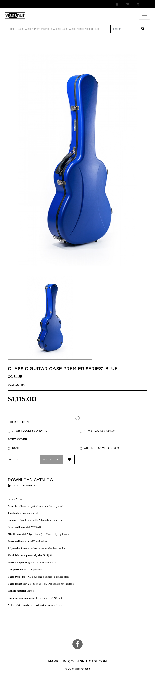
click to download (24, 485)
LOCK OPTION (18, 422)
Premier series (42, 28)
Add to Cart (51, 459)
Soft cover (17, 439)
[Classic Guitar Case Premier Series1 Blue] (77, 160)
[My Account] (119, 4)
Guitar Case (24, 28)
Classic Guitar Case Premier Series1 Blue (76, 28)
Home (11, 28)
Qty (10, 459)
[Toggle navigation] (144, 16)
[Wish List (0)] (128, 4)
